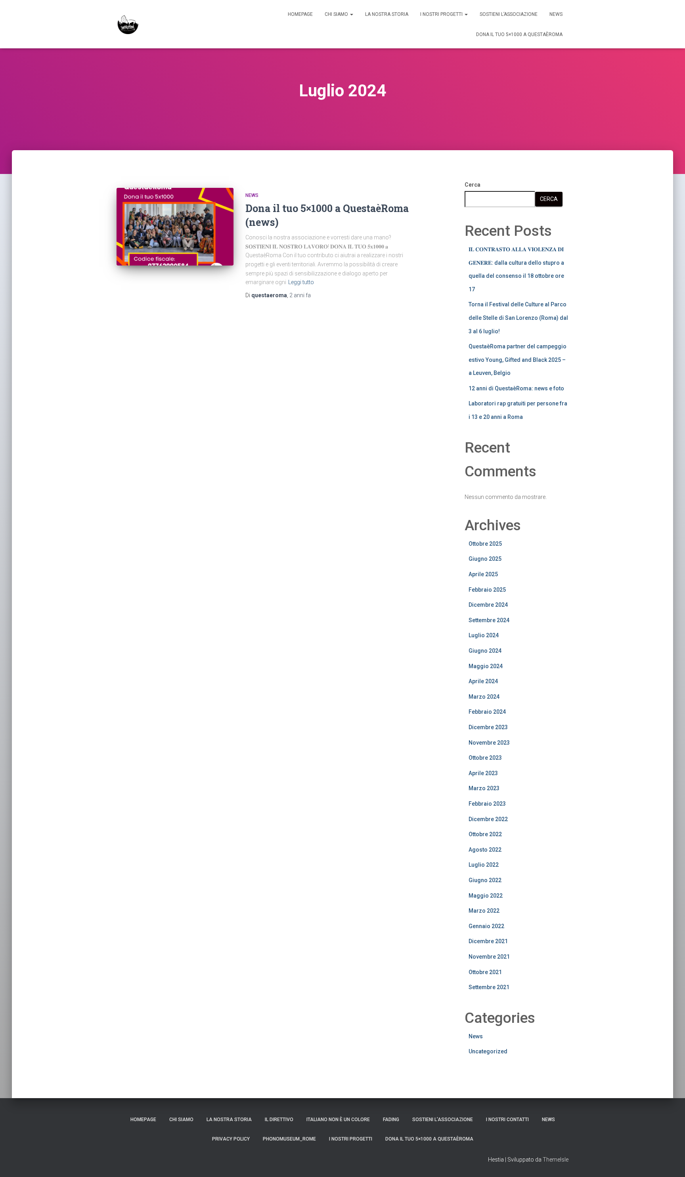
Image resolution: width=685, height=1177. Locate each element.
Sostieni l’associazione (509, 14)
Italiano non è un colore (338, 1119)
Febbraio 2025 (487, 590)
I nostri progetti (442, 14)
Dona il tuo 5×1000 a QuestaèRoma (519, 34)
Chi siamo (337, 14)
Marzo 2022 (484, 911)
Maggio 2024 (486, 666)
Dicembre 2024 (488, 605)
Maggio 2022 (486, 895)
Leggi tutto (301, 282)
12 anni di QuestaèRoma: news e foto (516, 388)
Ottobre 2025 (485, 544)
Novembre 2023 (489, 742)
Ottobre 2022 (485, 834)
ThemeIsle (555, 1159)
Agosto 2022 (485, 849)
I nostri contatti (507, 1119)
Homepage (300, 14)
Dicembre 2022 (488, 819)
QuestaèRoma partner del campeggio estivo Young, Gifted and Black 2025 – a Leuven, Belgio (517, 359)
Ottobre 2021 (485, 972)
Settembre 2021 (489, 987)
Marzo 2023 (484, 788)
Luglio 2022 (484, 865)
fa (300, 295)
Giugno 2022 (485, 880)
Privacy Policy (231, 1139)
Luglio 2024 (484, 635)
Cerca (472, 185)
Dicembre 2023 (488, 727)
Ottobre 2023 (485, 758)
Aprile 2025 (483, 574)
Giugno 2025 (485, 559)
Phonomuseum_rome (289, 1139)
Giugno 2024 (485, 651)
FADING (391, 1119)
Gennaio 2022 (486, 926)
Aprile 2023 (483, 773)
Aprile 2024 (483, 681)
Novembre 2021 (489, 956)
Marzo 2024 (484, 697)
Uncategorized (488, 1051)
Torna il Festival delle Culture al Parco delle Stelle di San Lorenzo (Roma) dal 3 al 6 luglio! (518, 317)
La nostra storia (386, 14)
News (556, 14)
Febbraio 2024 (487, 712)
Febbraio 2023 (487, 804)
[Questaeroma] (128, 24)
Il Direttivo (279, 1119)
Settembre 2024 (489, 620)
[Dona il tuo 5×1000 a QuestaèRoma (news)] (175, 227)
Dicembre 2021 (488, 941)
